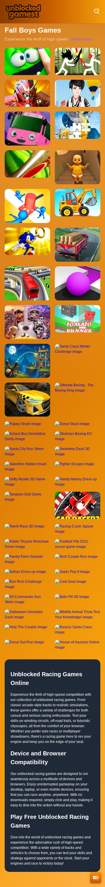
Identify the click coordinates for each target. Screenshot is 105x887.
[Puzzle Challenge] (77, 128)
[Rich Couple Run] (77, 559)
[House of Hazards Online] (77, 645)
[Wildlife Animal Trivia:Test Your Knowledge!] (77, 614)
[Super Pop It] (77, 571)
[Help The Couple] (27, 629)
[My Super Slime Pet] (27, 61)
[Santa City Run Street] (27, 451)
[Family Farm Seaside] (27, 559)
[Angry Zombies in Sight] (27, 361)
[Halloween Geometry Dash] (27, 614)
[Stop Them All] (27, 206)
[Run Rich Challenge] (27, 584)
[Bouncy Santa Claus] (77, 629)
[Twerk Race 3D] (27, 529)
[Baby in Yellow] (77, 167)
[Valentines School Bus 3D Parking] (27, 128)
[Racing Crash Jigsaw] (77, 529)
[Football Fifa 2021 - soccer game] (77, 544)
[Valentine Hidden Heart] (27, 466)
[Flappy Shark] (27, 423)
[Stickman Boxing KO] (77, 436)
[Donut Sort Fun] (27, 645)
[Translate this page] (96, 878)
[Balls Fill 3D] (77, 599)
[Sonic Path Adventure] (27, 245)
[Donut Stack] (77, 423)
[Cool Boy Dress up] (77, 93)
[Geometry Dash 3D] (77, 451)
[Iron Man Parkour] (27, 93)
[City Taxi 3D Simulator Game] (27, 400)
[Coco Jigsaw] (27, 322)
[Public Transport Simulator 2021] (27, 283)
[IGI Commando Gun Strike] (27, 599)
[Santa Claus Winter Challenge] (77, 361)
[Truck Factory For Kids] (77, 206)
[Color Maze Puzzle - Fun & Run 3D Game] (77, 283)
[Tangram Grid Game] (27, 505)
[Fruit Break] (27, 167)
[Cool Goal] (77, 584)
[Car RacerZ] (77, 505)
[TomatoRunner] (77, 322)
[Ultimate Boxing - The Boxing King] (77, 400)
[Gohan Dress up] (27, 571)
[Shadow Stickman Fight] (77, 61)
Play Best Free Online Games (23, 11)
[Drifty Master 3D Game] (27, 482)
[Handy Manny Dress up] (77, 482)
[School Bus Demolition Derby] (27, 436)
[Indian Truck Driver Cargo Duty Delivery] (77, 245)
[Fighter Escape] (77, 466)
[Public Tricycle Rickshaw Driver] (27, 544)
